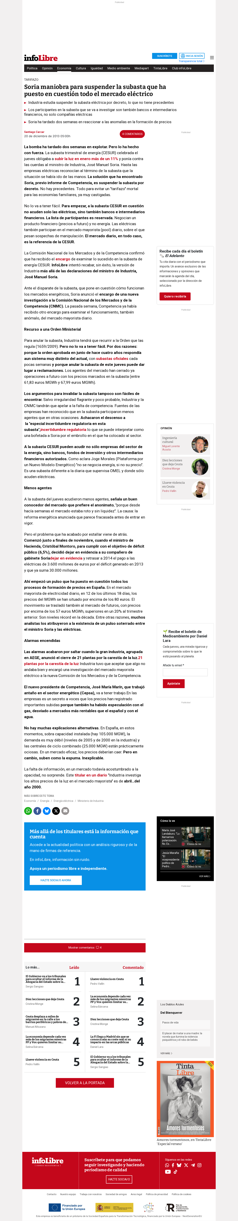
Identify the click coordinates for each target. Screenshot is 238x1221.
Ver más (165, 1053)
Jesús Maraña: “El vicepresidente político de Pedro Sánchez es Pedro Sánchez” (170, 859)
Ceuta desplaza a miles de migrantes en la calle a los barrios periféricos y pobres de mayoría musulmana (46, 1021)
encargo (63, 259)
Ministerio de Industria (91, 800)
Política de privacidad (157, 1194)
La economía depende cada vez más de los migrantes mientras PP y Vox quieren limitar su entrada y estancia (46, 1041)
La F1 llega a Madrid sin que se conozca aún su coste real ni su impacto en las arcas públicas (110, 1039)
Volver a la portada (85, 1083)
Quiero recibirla (175, 296)
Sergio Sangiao (35, 986)
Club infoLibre (181, 68)
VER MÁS (204, 876)
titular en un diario (91, 775)
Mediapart (142, 68)
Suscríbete (164, 56)
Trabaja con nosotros (91, 1194)
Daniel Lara (96, 1046)
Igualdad (97, 68)
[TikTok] (175, 1172)
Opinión (47, 68)
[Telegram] (193, 1165)
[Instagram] (199, 1165)
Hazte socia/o (119, 1179)
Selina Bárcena (34, 1046)
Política (32, 68)
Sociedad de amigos (116, 1194)
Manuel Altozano (36, 1026)
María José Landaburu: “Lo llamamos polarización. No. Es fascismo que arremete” (171, 837)
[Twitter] (186, 1165)
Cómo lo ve (167, 821)
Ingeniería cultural (169, 440)
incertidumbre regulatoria (63, 429)
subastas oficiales (112, 358)
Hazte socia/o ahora (56, 880)
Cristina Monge (34, 1003)
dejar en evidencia (66, 558)
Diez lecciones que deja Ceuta (45, 999)
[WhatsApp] (167, 1165)
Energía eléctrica (63, 800)
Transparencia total (191, 61)
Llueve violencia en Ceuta (42, 1059)
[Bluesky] (179, 1165)
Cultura (81, 68)
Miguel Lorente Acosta (171, 448)
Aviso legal (136, 1194)
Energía (44, 800)
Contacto (51, 1194)
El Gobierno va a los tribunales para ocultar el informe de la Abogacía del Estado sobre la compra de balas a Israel (46, 980)
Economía (64, 68)
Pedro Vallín (33, 1064)
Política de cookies (181, 1194)
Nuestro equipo (68, 1194)
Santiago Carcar (34, 131)
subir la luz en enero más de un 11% (86, 159)
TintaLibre (160, 68)
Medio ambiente (118, 68)
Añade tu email (173, 665)
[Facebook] (173, 1165)
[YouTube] (168, 1172)
